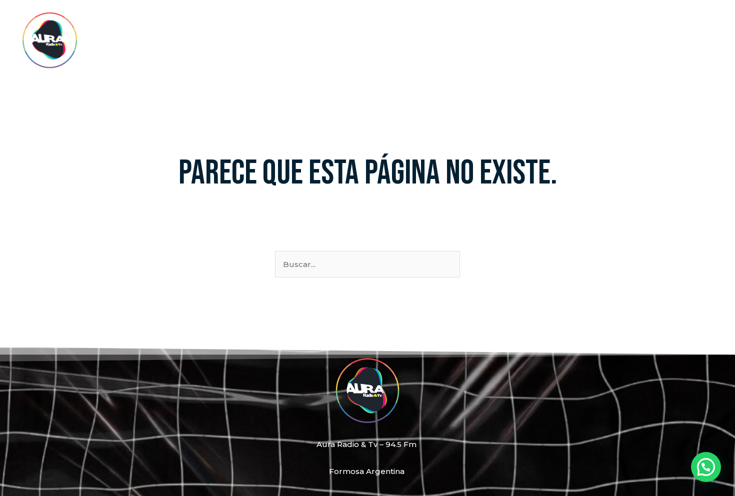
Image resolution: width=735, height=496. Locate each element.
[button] (706, 467)
